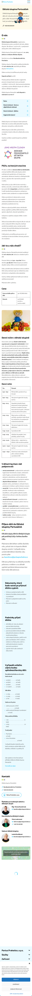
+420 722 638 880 (18, 824)
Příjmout (16, 979)
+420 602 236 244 (9, 25)
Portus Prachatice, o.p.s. (13, 795)
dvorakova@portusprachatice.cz (22, 836)
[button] (29, 963)
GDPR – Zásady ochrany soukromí (16, 993)
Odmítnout (16, 984)
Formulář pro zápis (10, 766)
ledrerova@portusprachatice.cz (22, 821)
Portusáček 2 (9, 68)
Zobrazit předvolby (16, 989)
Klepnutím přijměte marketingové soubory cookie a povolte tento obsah (16, 853)
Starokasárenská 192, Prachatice (12, 787)
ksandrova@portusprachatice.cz (16, 557)
